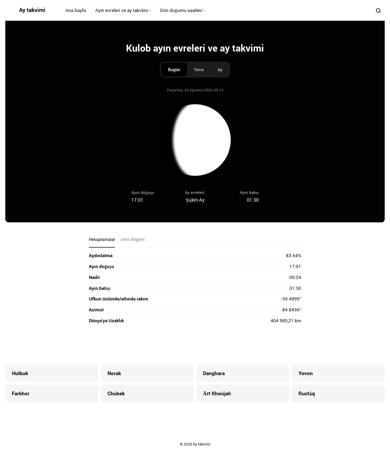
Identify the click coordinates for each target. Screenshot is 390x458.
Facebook (163, 344)
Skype (184, 344)
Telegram (205, 344)
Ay (220, 69)
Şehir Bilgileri (132, 239)
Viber (195, 344)
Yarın (199, 69)
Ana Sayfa (75, 10)
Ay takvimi (32, 10)
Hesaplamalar (102, 239)
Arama (378, 10)
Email (227, 344)
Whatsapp (216, 344)
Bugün (174, 69)
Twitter (174, 344)
